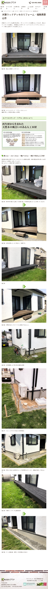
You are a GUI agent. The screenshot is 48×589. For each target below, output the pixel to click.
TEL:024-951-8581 (6, 586)
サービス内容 (9, 7)
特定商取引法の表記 (32, 580)
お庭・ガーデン (15, 11)
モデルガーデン (38, 7)
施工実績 (2, 7)
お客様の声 (23, 7)
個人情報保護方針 (38, 578)
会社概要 (45, 7)
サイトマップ (29, 578)
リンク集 (40, 580)
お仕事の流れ (16, 7)
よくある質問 (30, 7)
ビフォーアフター (7, 11)
